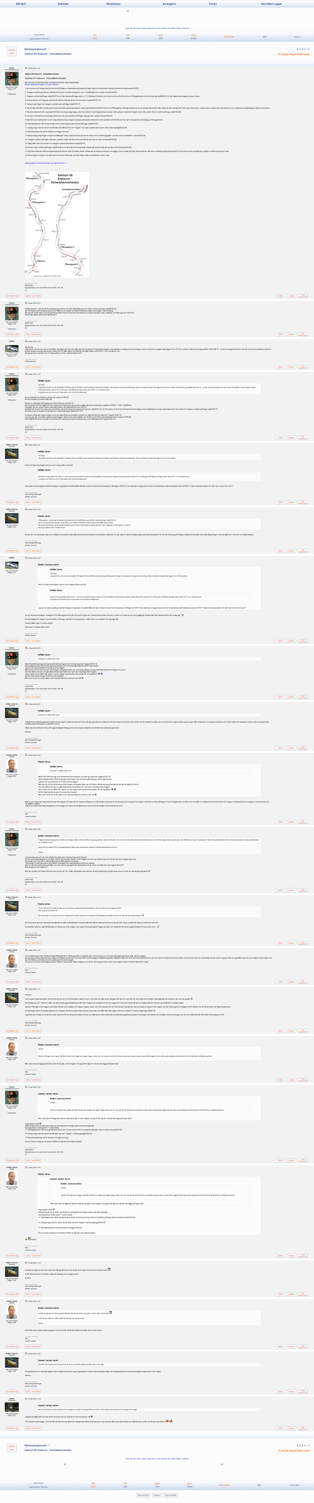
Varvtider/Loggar (271, 3)
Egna (160, 37)
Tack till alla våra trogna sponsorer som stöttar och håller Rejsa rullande (157, 28)
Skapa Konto (39, 35)
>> (308, 49)
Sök (264, 37)
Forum (213, 3)
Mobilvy (157, 1495)
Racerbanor (114, 3)
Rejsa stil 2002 (143, 1495)
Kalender (63, 3)
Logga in (297, 37)
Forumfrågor (294, 1485)
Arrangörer (169, 3)
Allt (128, 37)
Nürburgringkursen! (36, 49)
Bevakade (229, 37)
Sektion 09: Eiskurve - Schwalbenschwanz (48, 53)
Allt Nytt (21, 3)
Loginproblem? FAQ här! (39, 39)
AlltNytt (95, 37)
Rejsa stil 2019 (170, 1495)
